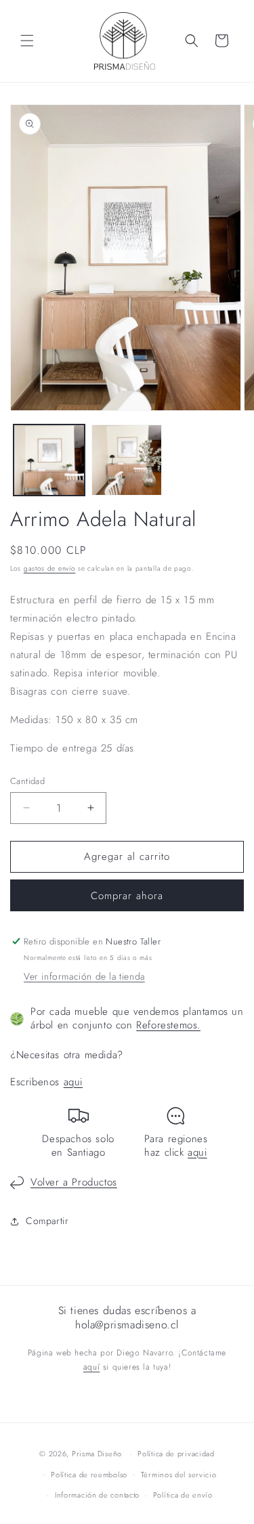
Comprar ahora (127, 895)
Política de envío (183, 1494)
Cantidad (27, 781)
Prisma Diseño (97, 1453)
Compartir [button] (47, 1220)
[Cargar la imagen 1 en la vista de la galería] (49, 460)
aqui (73, 1081)
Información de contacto (97, 1494)
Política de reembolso (89, 1474)
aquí (91, 1367)
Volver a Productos (73, 1182)
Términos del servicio (179, 1474)
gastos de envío (50, 568)
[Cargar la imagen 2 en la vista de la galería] (127, 460)
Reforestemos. (168, 1025)
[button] (27, 41)
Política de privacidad (175, 1453)
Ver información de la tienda (84, 976)
